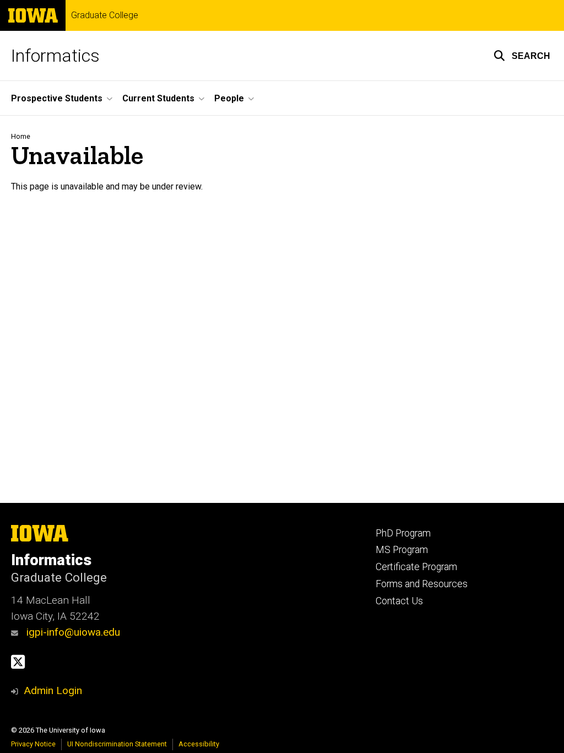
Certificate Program (416, 566)
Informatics (55, 55)
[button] (522, 55)
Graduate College (104, 15)
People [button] (229, 98)
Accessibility (198, 744)
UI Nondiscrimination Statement (117, 744)
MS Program (402, 549)
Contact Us (399, 600)
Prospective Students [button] (56, 98)
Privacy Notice (33, 744)
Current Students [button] (158, 98)
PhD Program (403, 533)
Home (20, 136)
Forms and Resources (422, 583)
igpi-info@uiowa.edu (72, 632)
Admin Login (53, 690)
